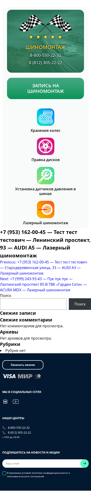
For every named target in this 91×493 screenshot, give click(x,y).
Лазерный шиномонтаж (45, 223)
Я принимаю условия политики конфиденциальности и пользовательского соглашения (38, 474)
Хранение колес (45, 130)
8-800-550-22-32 (45, 55)
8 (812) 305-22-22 (45, 62)
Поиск (5, 295)
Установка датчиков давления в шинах (45, 191)
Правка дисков (46, 159)
